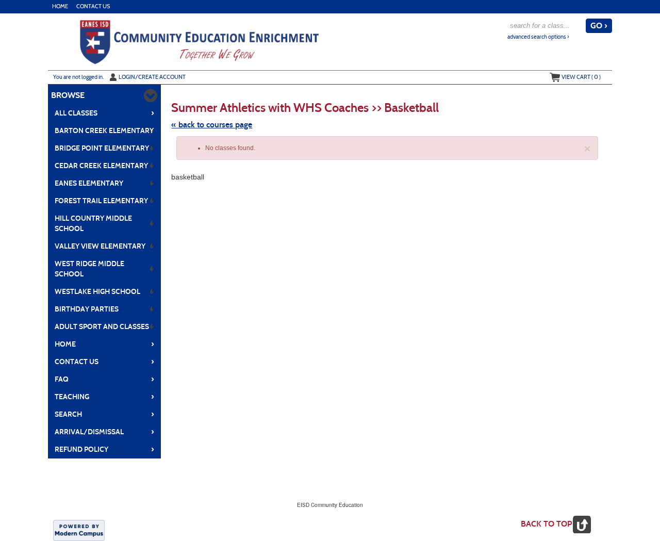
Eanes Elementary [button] (89, 183)
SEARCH (104, 414)
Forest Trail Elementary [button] (101, 200)
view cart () (581, 76)
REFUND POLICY (104, 449)
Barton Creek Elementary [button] (104, 130)
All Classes (104, 113)
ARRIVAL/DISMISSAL (104, 431)
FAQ (104, 379)
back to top (546, 524)
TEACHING (104, 396)
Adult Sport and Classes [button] (102, 326)
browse (68, 95)
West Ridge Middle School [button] (89, 268)
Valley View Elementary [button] (100, 246)
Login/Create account (152, 76)
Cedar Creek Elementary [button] (101, 165)
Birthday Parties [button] (87, 309)
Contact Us (93, 6)
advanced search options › (538, 37)
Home (60, 6)
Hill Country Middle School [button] (93, 223)
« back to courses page (211, 124)
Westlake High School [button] (97, 291)
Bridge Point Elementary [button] (102, 148)
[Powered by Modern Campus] (79, 529)
